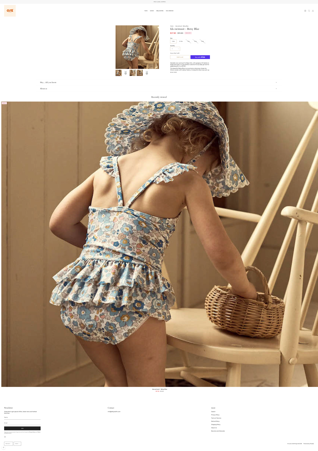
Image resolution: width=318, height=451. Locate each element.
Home (171, 26)
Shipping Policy (215, 424)
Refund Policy (215, 421)
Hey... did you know (48, 82)
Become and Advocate (218, 431)
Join (22, 428)
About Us (214, 428)
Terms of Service (216, 418)
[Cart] (313, 11)
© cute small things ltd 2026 (294, 443)
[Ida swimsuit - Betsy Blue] (119, 73)
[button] (152, 11)
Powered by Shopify (309, 443)
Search (213, 411)
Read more (173, 72)
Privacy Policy (32, 432)
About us (43, 88)
